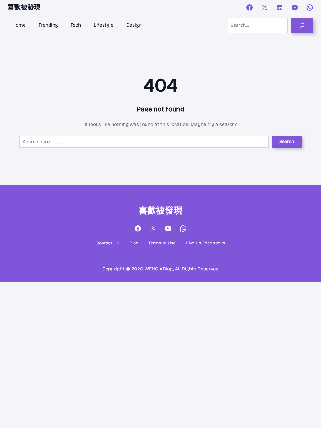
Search (286, 141)
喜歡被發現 (24, 7)
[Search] (302, 25)
